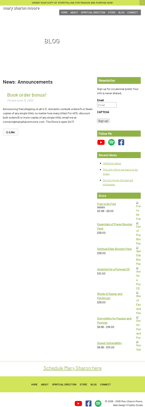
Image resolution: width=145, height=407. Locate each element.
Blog (121, 12)
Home (64, 12)
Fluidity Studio (135, 405)
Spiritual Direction (93, 12)
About (74, 12)
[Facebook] (121, 142)
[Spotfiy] (111, 142)
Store (112, 12)
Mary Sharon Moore (21, 7)
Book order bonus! (27, 95)
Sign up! (103, 120)
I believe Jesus (112, 163)
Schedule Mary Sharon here (72, 368)
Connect (105, 384)
